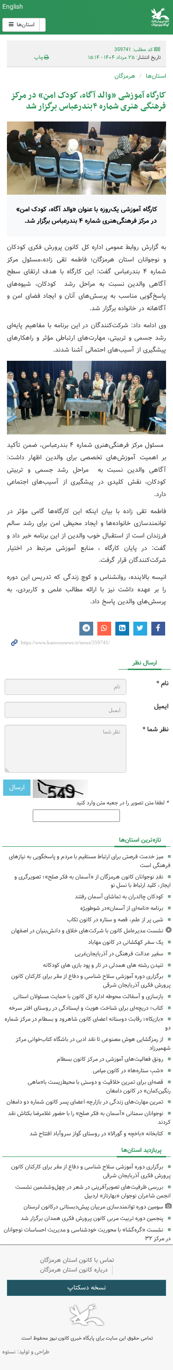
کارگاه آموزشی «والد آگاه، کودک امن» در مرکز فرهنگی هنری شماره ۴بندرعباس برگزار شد (88, 101)
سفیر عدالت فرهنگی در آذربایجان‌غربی (119, 953)
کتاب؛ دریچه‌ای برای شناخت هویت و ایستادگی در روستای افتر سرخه (86, 1008)
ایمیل (161, 706)
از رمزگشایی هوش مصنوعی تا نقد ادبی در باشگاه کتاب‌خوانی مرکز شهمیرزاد (93, 1043)
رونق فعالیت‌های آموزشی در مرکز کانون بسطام (110, 1059)
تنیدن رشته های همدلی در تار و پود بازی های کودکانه (103, 965)
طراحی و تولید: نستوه (25, 1351)
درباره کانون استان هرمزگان (73, 1270)
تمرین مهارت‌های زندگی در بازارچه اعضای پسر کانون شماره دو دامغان (84, 1102)
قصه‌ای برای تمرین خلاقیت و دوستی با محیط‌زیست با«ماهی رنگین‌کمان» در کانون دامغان (99, 1086)
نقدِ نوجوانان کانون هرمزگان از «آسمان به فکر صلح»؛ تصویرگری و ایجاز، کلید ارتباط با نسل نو (92, 881)
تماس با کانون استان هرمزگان (77, 1260)
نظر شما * (155, 729)
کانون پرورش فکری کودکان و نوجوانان (115, 17)
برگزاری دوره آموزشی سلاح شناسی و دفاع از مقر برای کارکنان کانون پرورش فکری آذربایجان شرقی (91, 980)
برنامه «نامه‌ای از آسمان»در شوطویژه (121, 908)
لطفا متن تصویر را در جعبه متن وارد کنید (122, 803)
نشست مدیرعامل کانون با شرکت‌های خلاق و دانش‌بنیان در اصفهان (87, 930)
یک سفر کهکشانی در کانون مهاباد (125, 942)
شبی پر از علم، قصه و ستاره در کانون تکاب (115, 919)
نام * (162, 683)
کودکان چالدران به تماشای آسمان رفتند (119, 896)
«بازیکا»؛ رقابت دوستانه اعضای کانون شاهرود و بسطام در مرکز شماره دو (88, 1023)
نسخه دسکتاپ (86, 1288)
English (12, 7)
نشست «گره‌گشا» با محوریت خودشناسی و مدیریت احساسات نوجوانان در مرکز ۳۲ (87, 1234)
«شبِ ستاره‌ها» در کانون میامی (128, 1070)
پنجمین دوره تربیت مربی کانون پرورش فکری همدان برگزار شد (92, 1218)
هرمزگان (124, 76)
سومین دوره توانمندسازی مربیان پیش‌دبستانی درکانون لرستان (93, 1206)
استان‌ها (25, 24)
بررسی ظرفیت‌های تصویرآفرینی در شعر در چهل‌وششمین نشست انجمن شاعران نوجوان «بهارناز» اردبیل (93, 1191)
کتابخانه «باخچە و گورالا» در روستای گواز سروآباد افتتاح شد (96, 1133)
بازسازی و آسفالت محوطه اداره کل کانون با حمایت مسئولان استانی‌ (88, 996)
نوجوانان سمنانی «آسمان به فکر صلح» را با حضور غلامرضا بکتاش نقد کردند (89, 1118)
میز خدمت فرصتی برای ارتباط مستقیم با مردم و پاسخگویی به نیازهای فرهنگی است (90, 861)
